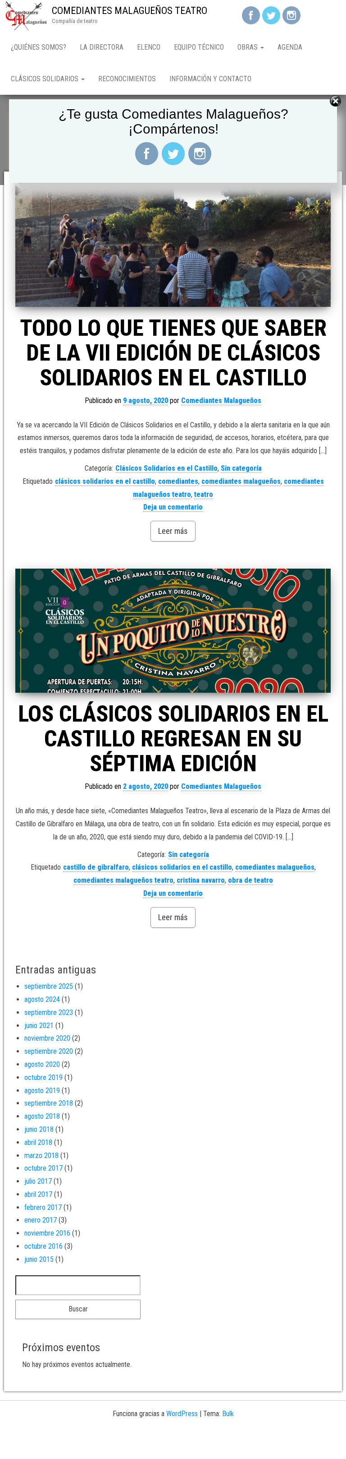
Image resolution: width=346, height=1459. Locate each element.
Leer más (173, 531)
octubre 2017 (43, 1168)
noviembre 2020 (47, 1038)
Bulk (228, 1413)
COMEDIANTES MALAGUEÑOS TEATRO (129, 10)
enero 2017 (40, 1220)
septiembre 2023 (48, 1012)
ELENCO (148, 47)
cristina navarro (201, 880)
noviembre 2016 (47, 1233)
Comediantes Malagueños (221, 400)
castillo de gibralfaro (96, 867)
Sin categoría (241, 468)
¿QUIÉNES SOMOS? (38, 47)
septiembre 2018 (48, 1103)
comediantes (178, 481)
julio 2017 (38, 1181)
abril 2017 (38, 1194)
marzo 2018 (41, 1155)
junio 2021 (39, 1025)
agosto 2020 (42, 1064)
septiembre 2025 (48, 986)
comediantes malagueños (241, 481)
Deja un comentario (173, 507)
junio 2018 (39, 1129)
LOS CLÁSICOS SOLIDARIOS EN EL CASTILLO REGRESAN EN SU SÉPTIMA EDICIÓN (173, 739)
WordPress (182, 1413)
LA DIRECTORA (101, 47)
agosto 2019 (42, 1090)
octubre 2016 (43, 1246)
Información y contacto (210, 78)
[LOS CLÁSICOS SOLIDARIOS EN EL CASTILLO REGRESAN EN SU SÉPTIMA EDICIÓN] (173, 631)
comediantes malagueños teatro (123, 880)
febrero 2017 (43, 1207)
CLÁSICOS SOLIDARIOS (45, 78)
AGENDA (290, 47)
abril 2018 (38, 1142)
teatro (203, 494)
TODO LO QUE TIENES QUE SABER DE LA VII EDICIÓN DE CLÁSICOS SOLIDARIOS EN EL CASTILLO (173, 353)
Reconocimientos (127, 78)
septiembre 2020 (48, 1051)
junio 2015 (39, 1259)
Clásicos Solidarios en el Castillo (166, 468)
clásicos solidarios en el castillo (105, 481)
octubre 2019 (43, 1077)
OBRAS (248, 47)
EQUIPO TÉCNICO (199, 47)
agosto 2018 (42, 1116)
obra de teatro (250, 880)
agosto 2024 (42, 999)
